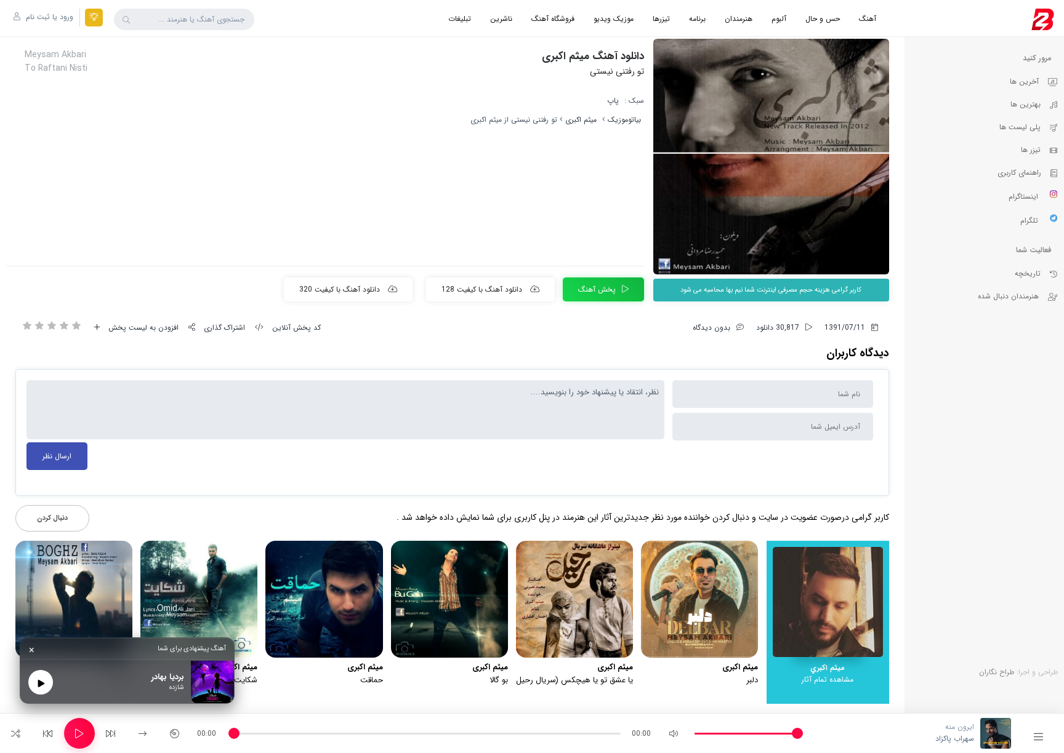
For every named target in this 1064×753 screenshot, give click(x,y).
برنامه (697, 19)
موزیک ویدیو (614, 19)
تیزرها (661, 19)
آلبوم (779, 19)
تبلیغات (459, 19)
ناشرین (501, 19)
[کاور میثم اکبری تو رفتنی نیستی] (771, 156)
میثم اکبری (581, 120)
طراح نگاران (996, 672)
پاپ (613, 100)
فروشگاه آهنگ (552, 19)
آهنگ (867, 19)
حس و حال (822, 19)
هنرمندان (738, 19)
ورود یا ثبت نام (48, 17)
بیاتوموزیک (624, 120)
